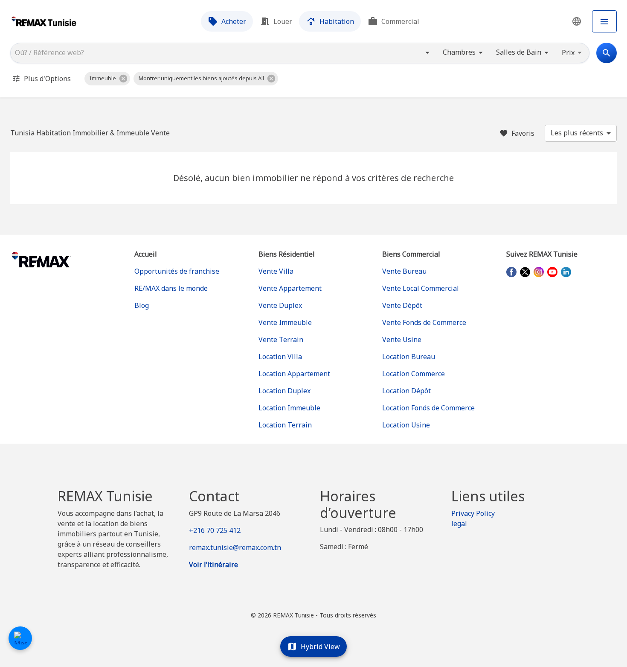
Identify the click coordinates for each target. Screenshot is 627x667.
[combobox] (215, 52)
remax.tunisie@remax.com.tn (235, 547)
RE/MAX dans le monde (171, 288)
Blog (141, 305)
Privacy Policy (473, 513)
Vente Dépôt (402, 305)
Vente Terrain (280, 339)
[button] (576, 21)
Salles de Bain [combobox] (518, 52)
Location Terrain (285, 425)
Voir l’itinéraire (213, 564)
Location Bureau (408, 356)
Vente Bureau (404, 271)
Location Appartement (294, 373)
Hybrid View (320, 646)
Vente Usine (401, 339)
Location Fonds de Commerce (428, 407)
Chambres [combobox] (459, 52)
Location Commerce (413, 373)
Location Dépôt (406, 390)
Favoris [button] (522, 133)
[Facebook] (511, 271)
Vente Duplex (280, 305)
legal (459, 523)
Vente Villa (275, 271)
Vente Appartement (290, 288)
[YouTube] (552, 271)
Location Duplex (284, 390)
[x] (525, 271)
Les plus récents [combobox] (577, 132)
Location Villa (280, 356)
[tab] (227, 21)
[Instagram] (539, 271)
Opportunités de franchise (176, 271)
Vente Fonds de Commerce (424, 322)
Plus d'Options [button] (47, 78)
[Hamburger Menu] (604, 21)
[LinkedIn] (566, 271)
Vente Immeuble (285, 322)
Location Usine (406, 425)
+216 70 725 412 (215, 530)
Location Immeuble (289, 407)
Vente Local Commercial (420, 288)
